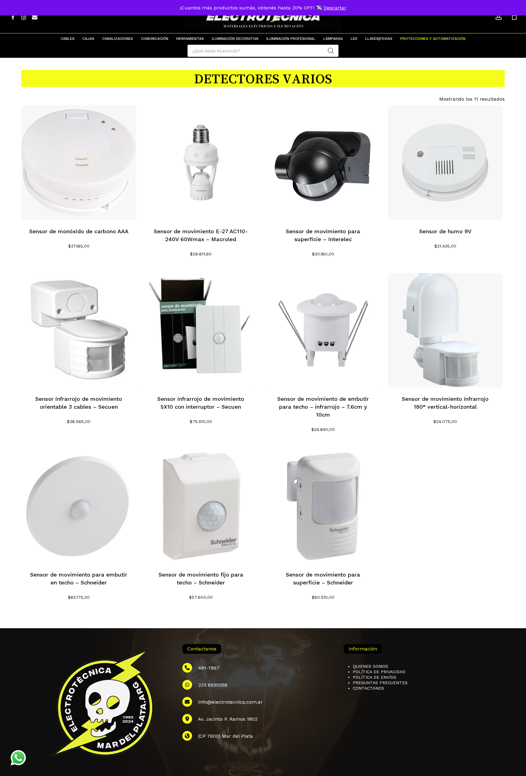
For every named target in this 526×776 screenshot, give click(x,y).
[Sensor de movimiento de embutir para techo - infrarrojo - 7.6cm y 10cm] (323, 330)
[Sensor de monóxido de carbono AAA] (78, 162)
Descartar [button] (335, 8)
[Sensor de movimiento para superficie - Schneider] (323, 506)
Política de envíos (374, 677)
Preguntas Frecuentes (380, 682)
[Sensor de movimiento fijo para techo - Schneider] (200, 506)
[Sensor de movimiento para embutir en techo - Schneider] (78, 506)
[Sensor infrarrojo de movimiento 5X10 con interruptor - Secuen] (200, 330)
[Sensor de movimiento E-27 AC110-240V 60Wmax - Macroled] (200, 162)
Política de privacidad (379, 671)
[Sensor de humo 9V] (445, 162)
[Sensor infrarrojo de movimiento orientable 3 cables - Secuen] (78, 330)
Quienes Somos (370, 666)
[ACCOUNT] (498, 17)
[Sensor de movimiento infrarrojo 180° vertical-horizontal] (445, 330)
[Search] (330, 51)
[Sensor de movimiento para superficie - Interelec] (323, 162)
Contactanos (368, 688)
